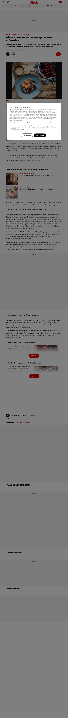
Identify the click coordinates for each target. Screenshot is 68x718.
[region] (34, 121)
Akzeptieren (40, 135)
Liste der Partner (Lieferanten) (17, 129)
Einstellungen (27, 135)
